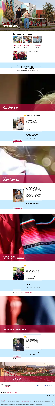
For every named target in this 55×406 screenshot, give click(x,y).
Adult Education (20, 142)
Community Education (26, 142)
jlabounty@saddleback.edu (3, 400)
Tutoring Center (26, 292)
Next (42, 39)
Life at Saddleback (17, 356)
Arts (21, 358)
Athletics (18, 358)
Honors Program (32, 142)
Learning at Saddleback (18, 208)
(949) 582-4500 (7, 386)
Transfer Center (31, 292)
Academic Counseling (20, 292)
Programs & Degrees (17, 140)
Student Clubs (25, 358)
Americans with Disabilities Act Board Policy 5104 (25, 401)
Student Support (16, 290)
